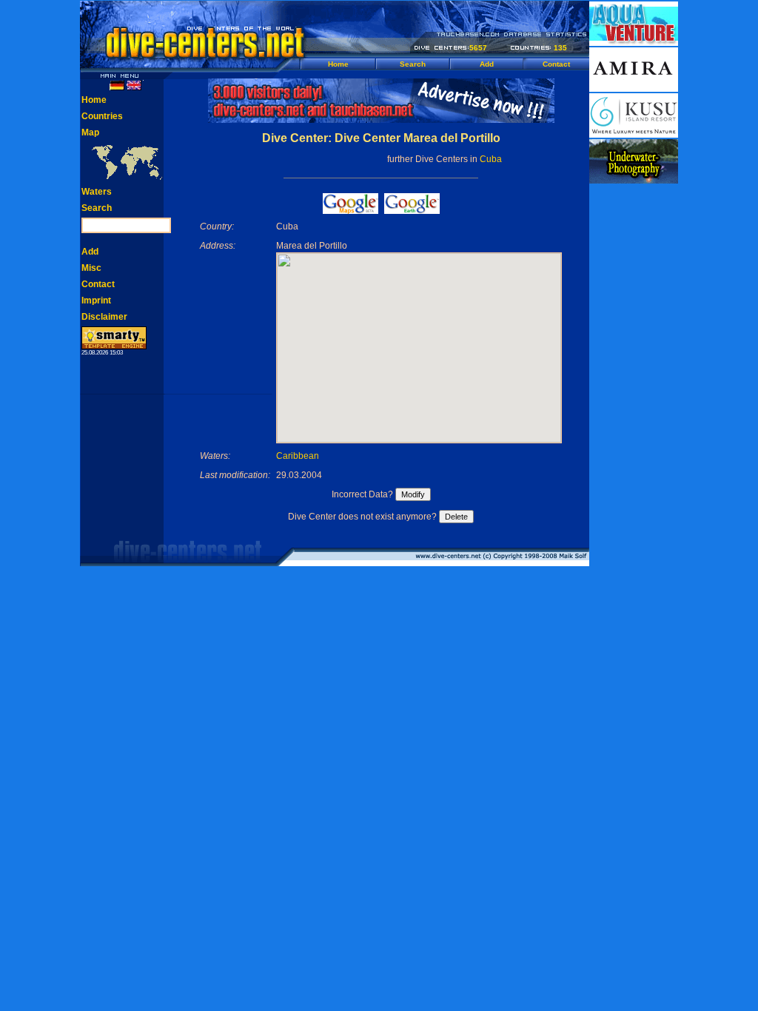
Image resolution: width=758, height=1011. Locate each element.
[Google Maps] (350, 210)
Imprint (96, 300)
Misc (91, 268)
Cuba (491, 159)
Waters (96, 192)
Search (413, 64)
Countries (102, 116)
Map (90, 132)
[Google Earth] (412, 210)
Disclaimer (104, 317)
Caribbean (297, 456)
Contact (556, 64)
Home (338, 64)
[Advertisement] (633, 407)
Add (487, 64)
